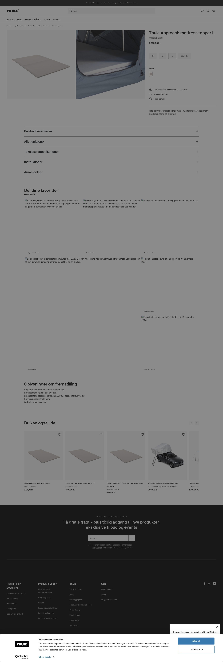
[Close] (217, 626)
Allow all (196, 641)
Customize (195, 649)
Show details (45, 657)
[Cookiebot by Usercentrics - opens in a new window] (22, 657)
